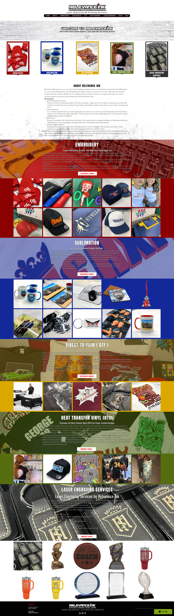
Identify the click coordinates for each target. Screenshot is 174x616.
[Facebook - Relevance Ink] (85, 613)
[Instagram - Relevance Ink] (82, 613)
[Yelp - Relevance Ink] (80, 613)
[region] (18, 58)
